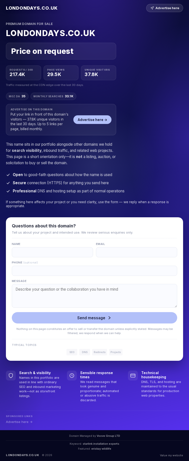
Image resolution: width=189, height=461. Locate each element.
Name (16, 244)
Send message (91, 318)
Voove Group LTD (108, 436)
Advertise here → (92, 120)
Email (100, 244)
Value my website (171, 455)
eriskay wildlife (101, 448)
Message (19, 281)
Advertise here (167, 8)
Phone (25, 262)
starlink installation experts (101, 443)
